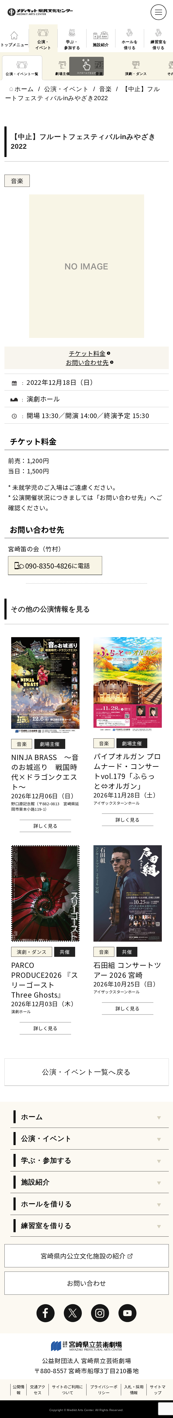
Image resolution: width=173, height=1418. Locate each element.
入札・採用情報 (133, 1389)
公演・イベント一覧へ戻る (86, 1072)
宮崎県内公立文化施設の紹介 (83, 1255)
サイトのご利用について (67, 1389)
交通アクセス (37, 1389)
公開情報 (18, 1389)
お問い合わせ (86, 1283)
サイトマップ (157, 1389)
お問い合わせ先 (87, 362)
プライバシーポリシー (103, 1389)
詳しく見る (45, 825)
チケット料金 (87, 353)
